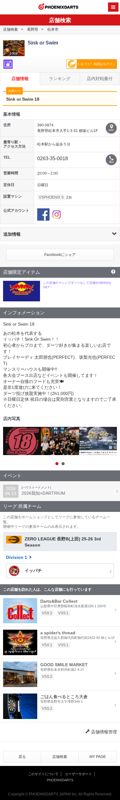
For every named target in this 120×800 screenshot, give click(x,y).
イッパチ (32, 570)
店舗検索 (10, 29)
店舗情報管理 (103, 731)
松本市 (52, 29)
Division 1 (16, 557)
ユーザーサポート (78, 774)
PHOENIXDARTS (58, 7)
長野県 (32, 29)
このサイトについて (43, 774)
